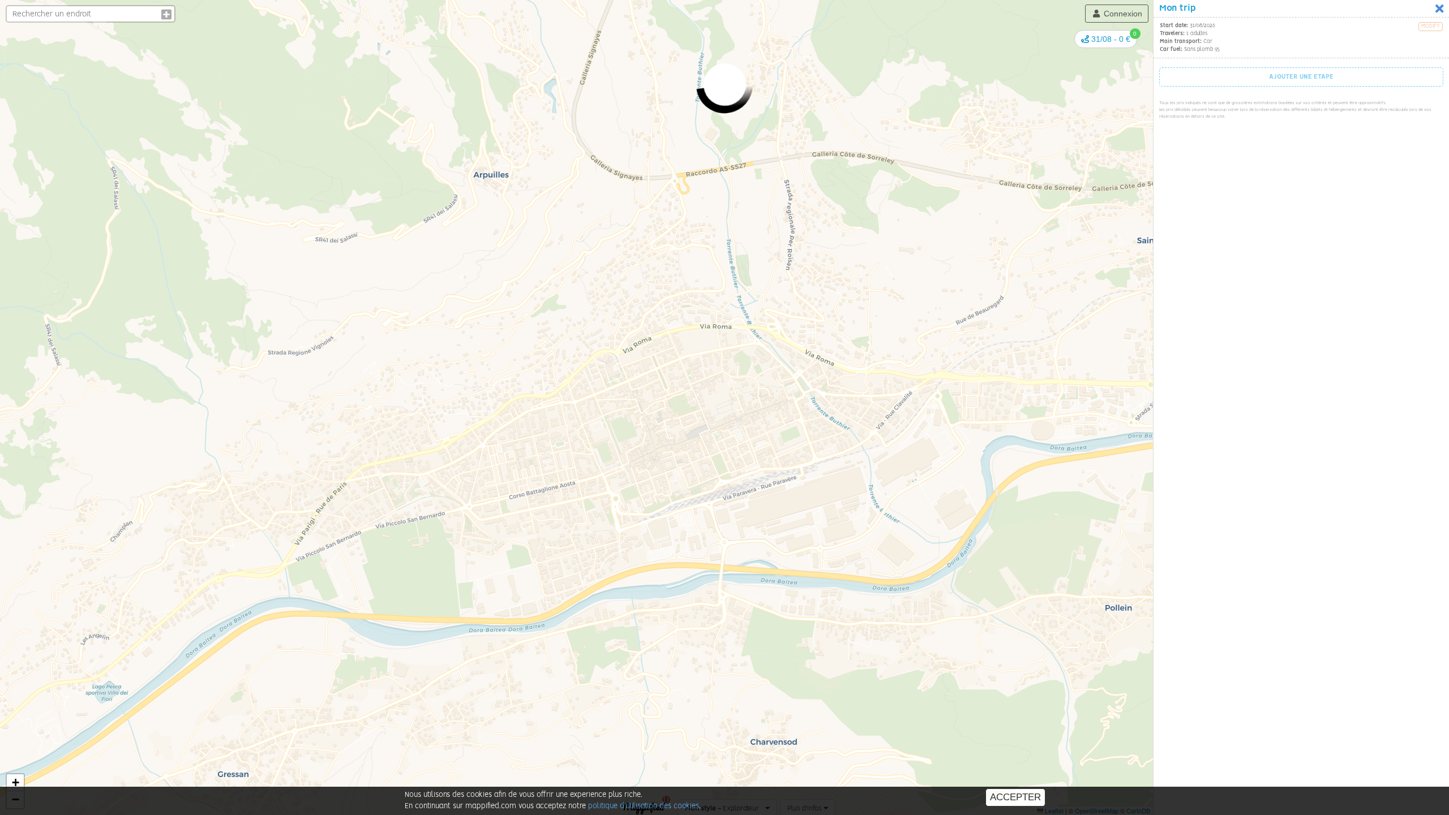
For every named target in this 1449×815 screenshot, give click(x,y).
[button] (1106, 39)
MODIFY (1430, 26)
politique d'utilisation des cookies (643, 806)
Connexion (1121, 13)
